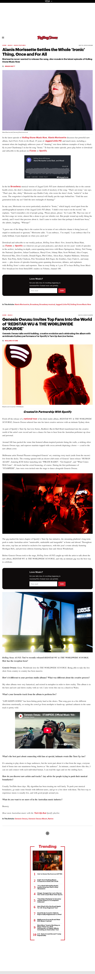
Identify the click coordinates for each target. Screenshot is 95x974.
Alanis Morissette (57, 138)
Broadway (16, 186)
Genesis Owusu (21, 819)
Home (4, 45)
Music (10, 45)
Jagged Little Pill (53, 141)
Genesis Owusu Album (37, 819)
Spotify (43, 151)
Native (50, 819)
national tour (30, 419)
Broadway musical (47, 304)
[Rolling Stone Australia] (47, 38)
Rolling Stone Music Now (34, 138)
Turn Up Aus (40, 813)
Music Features (20, 45)
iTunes (32, 151)
